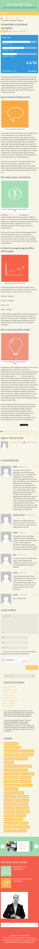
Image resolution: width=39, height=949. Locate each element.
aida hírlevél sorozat (9, 431)
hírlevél (27, 431)
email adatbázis (9, 770)
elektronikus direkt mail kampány (14, 766)
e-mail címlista (9, 758)
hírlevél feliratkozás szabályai (14, 793)
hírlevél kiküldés (23, 796)
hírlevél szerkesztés (22, 808)
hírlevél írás (8, 819)
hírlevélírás (18, 819)
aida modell (20, 431)
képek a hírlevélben (10, 823)
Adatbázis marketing (12, 689)
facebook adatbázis (27, 774)
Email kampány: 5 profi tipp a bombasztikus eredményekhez (23, 845)
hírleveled (18, 376)
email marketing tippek (12, 774)
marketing (34, 434)
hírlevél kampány (10, 796)
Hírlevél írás (19, 4)
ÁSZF (15, 942)
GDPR (7, 781)
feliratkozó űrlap (25, 777)
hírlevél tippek (9, 815)
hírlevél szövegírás (24, 434)
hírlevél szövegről (13, 215)
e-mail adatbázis (27, 755)
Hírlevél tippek (10, 703)
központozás (23, 823)
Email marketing (10, 692)
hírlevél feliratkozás (11, 789)
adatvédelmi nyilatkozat (12, 747)
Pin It (2, 428)
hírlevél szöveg (13, 434)
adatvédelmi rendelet (11, 751)
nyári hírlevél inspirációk (21, 827)
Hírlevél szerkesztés (11, 700)
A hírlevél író (14, 31)
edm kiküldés (9, 762)
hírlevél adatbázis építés (12, 785)
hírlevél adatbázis (24, 781)
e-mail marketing (22, 758)
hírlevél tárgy (21, 815)
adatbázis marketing (11, 743)
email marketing (22, 770)
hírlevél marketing (10, 804)
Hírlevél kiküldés (10, 697)
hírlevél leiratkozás (22, 800)
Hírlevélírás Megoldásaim (26, 942)
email (29, 766)
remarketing (21, 831)
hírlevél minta (23, 804)
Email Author (30, 442)
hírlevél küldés (9, 800)
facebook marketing (11, 777)
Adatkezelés (9, 942)
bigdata (17, 755)
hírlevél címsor (27, 785)
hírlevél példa (9, 808)
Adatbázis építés (10, 687)
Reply (36, 467)
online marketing (10, 831)
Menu (6, 13)
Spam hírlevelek (10, 706)
